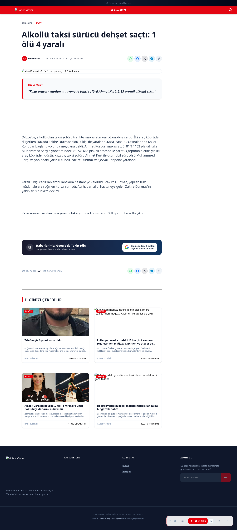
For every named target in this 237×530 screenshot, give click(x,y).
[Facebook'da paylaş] (137, 59)
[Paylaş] (219, 521)
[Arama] (230, 10)
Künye (125, 465)
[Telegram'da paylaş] (152, 59)
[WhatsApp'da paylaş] (130, 59)
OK (225, 477)
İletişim (126, 471)
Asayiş (39, 23)
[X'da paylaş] (145, 59)
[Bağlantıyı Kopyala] (159, 59)
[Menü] (7, 10)
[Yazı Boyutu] (182, 521)
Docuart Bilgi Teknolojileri (110, 518)
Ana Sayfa (120, 10)
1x (211, 521)
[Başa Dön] (227, 521)
